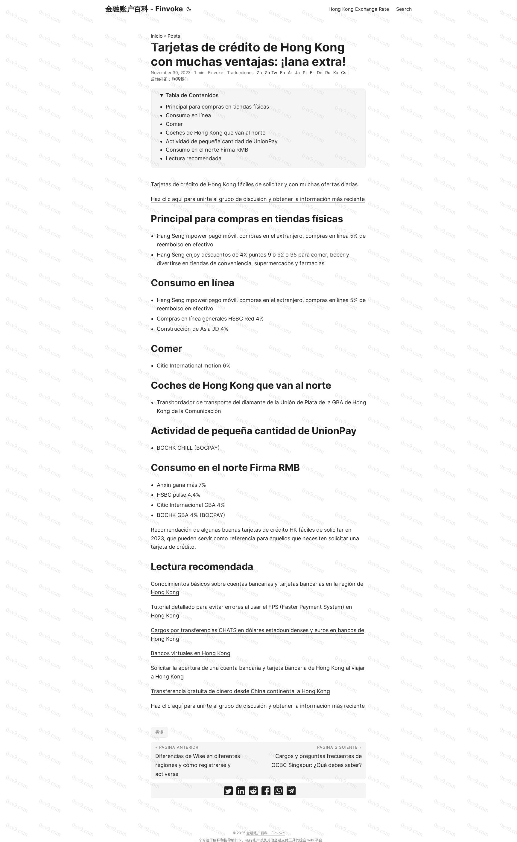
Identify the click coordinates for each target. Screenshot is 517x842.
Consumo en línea (188, 115)
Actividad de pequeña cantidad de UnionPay (222, 141)
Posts (174, 36)
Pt (305, 72)
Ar (290, 72)
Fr (312, 72)
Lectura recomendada (193, 158)
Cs (343, 72)
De (319, 72)
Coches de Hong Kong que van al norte (215, 132)
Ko (335, 72)
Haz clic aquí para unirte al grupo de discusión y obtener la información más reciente (258, 199)
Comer (174, 124)
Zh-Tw (271, 72)
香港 (159, 732)
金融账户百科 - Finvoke (144, 8)
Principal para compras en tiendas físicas (217, 106)
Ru (327, 72)
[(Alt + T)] (188, 9)
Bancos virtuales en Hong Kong (190, 653)
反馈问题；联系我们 (169, 79)
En (282, 72)
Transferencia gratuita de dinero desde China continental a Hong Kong (240, 691)
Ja (297, 72)
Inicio (157, 36)
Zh (259, 72)
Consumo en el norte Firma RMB (207, 150)
